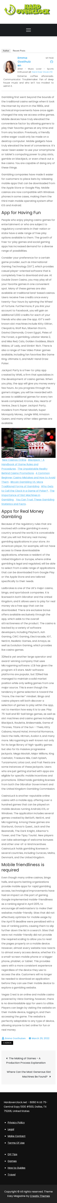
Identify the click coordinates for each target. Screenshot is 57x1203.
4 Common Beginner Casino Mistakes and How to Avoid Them (28, 477)
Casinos (7, 1042)
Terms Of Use (16, 1143)
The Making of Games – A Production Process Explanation (26, 1061)
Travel (12, 1174)
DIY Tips (12, 1154)
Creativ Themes (40, 1196)
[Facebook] (52, 62)
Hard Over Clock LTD (42, 71)
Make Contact (16, 1136)
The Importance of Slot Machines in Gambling (27, 495)
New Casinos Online (14, 460)
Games (12, 1161)
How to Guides (16, 1168)
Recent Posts (19, 51)
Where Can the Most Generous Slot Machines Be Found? (29, 1074)
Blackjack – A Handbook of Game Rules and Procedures (22, 464)
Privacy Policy (16, 1122)
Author (6, 51)
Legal (11, 1129)
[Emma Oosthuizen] (9, 67)
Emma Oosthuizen (24, 61)
